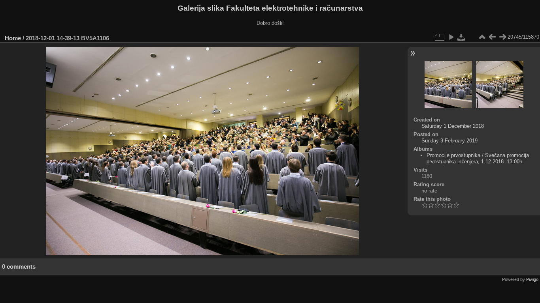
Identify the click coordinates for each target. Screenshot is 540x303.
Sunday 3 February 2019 (449, 141)
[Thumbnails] (482, 37)
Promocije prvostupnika (453, 155)
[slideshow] (451, 37)
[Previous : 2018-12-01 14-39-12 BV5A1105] (492, 37)
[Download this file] (461, 37)
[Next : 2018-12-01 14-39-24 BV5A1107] (502, 37)
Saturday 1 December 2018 (452, 126)
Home (13, 38)
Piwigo (532, 279)
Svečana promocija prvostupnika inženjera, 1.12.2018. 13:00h (478, 158)
